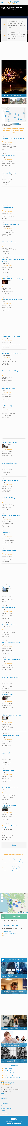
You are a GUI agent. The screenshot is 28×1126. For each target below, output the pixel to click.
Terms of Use (10, 1124)
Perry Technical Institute (9, 173)
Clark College (6, 533)
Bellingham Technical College (11, 677)
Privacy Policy (17, 1124)
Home (2, 1094)
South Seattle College (9, 388)
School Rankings (5, 1113)
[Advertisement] (14, 194)
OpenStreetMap (25, 912)
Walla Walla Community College (12, 96)
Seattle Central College (9, 550)
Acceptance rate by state (9, 933)
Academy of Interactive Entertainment (10, 827)
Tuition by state (7, 931)
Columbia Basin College (9, 463)
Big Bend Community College (12, 299)
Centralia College (7, 406)
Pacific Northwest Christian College (13, 138)
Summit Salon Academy (9, 625)
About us (3, 1096)
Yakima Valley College (9, 242)
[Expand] (2, 901)
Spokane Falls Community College (12, 660)
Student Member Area (6, 1101)
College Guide (4, 1103)
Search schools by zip (8, 923)
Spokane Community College (11, 515)
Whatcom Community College (11, 715)
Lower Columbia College (9, 443)
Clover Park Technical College (11, 788)
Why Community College (10, 1075)
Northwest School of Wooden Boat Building (13, 260)
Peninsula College (7, 207)
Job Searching (7, 1070)
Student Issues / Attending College (13, 1077)
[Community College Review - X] (12, 1119)
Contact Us (3, 1111)
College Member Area (6, 1108)
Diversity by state (7, 936)
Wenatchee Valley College (10, 371)
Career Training (8, 1068)
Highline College (7, 587)
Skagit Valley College (8, 608)
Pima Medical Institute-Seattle (11, 354)
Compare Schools (5, 1106)
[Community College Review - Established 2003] (14, 2)
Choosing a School (9, 1073)
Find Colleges (4, 1098)
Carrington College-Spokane (11, 225)
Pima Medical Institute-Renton (11, 336)
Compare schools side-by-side (10, 925)
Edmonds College (7, 695)
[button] (19, 902)
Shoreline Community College (11, 642)
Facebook (15, 1119)
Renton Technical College (10, 481)
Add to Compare (8, 142)
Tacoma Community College (10, 736)
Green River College (8, 771)
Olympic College (7, 753)
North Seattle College (9, 498)
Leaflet (19, 912)
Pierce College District (9, 805)
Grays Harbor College (8, 156)
